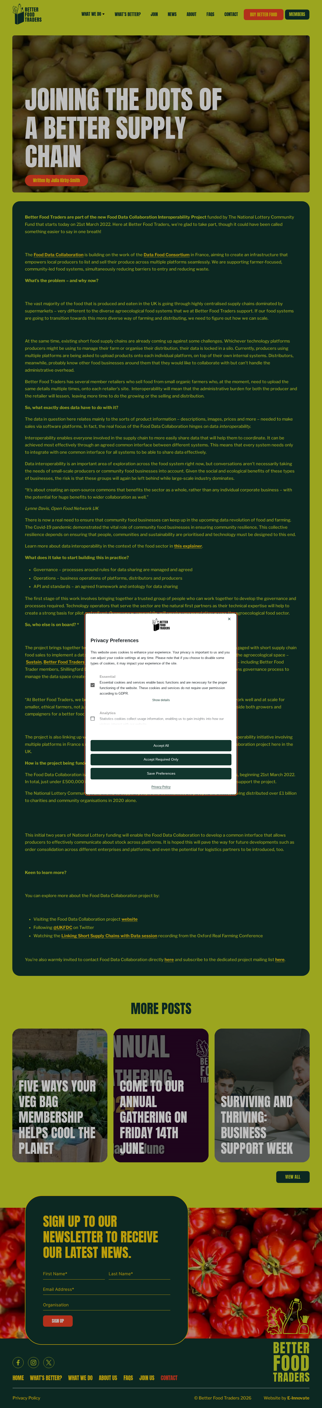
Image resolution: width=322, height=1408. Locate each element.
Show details (161, 700)
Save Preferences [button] (161, 773)
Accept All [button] (161, 746)
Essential (107, 677)
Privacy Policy (161, 787)
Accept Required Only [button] (161, 759)
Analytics (108, 713)
